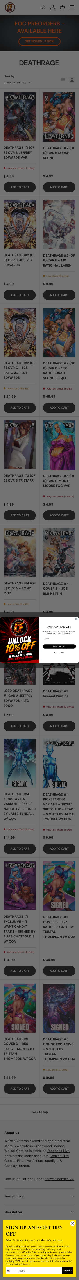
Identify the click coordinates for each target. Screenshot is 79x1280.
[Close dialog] (76, 619)
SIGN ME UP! (59, 646)
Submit (67, 1270)
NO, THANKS (59, 652)
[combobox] (11, 1270)
